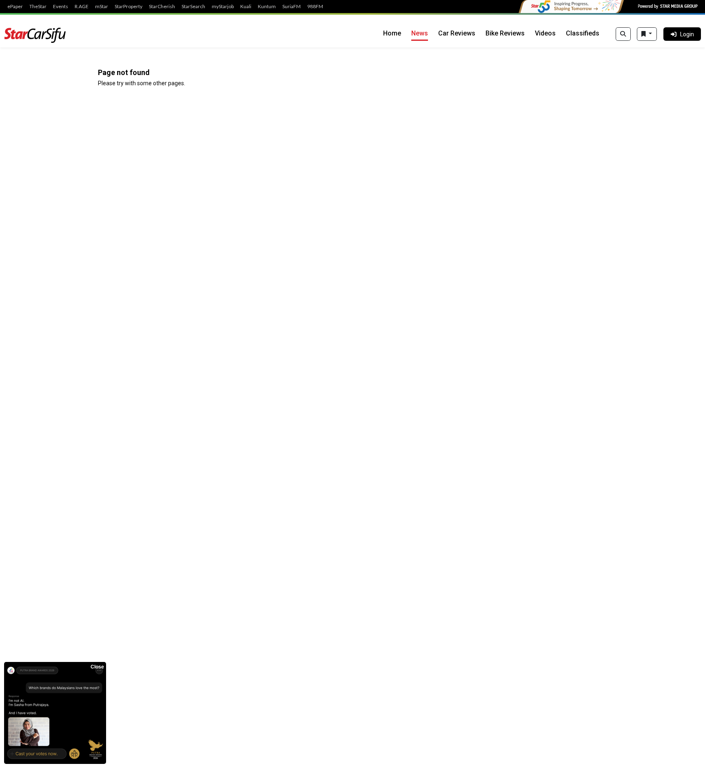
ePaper (15, 6)
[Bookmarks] (647, 34)
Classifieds (582, 33)
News (419, 33)
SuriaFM (291, 6)
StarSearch (193, 6)
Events (60, 6)
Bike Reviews (505, 33)
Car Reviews (456, 33)
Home (392, 33)
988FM (315, 6)
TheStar (38, 6)
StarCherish (162, 6)
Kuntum (267, 6)
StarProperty (128, 6)
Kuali (245, 6)
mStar (101, 6)
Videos (545, 33)
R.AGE (82, 6)
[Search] (623, 34)
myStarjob (223, 6)
